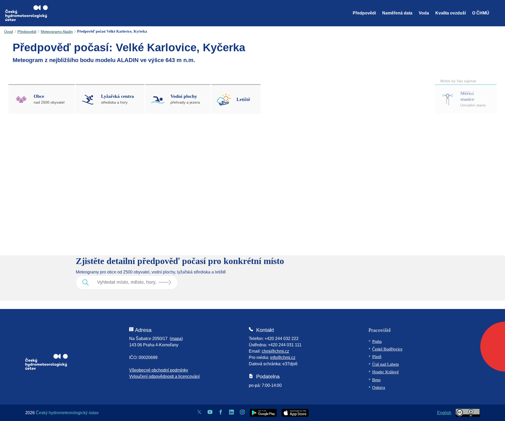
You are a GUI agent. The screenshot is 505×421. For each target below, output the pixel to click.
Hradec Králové (385, 372)
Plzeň (376, 356)
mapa (176, 338)
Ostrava (378, 387)
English (444, 412)
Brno (376, 380)
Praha (377, 341)
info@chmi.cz (282, 357)
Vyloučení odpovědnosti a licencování (164, 376)
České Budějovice (387, 349)
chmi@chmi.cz (275, 351)
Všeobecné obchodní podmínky (158, 370)
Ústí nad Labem (385, 364)
